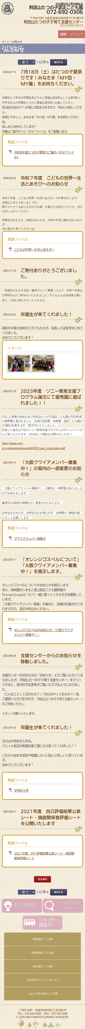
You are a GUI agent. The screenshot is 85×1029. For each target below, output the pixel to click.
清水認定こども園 (42, 966)
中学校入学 (21, 790)
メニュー (76, 34)
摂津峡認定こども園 (42, 952)
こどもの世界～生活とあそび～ (34, 249)
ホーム (5, 41)
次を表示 (42, 879)
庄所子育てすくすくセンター (42, 979)
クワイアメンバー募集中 (30, 538)
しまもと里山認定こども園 (42, 993)
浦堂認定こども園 (42, 939)
